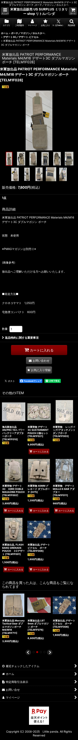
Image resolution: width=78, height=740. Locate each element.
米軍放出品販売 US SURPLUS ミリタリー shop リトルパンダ (39, 11)
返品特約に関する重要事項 (22, 337)
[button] (5, 11)
